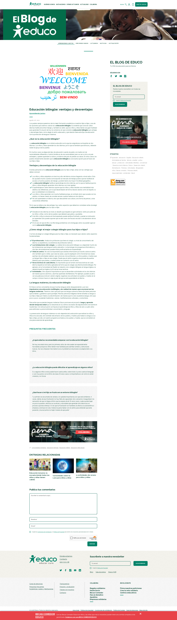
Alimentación (116, 168)
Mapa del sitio (143, 610)
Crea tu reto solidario (129, 590)
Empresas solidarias (98, 599)
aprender (115, 157)
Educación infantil (64, 447)
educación (122, 157)
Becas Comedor (96, 593)
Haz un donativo (96, 595)
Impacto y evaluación (67, 587)
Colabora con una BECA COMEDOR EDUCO (81, 617)
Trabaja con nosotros (67, 590)
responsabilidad (117, 173)
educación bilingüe (53, 447)
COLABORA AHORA (128, 142)
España (129, 157)
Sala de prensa (101, 572)
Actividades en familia (119, 160)
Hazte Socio (95, 590)
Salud (133, 173)
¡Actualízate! (114, 43)
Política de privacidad (87, 610)
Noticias (103, 43)
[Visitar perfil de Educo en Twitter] (116, 76)
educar (114, 163)
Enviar (92, 544)
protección (121, 163)
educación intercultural (77, 447)
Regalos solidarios (97, 588)
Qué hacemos (61, 4)
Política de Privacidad (59, 532)
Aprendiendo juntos (65, 43)
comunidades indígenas (39, 447)
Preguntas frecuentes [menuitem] (36, 587)
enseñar (134, 160)
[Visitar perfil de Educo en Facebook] (111, 76)
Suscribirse (120, 104)
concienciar (143, 163)
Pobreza (124, 168)
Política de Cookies (119, 610)
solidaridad (126, 173)
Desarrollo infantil (139, 165)
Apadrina (93, 597)
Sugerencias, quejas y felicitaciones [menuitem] (41, 589)
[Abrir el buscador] (126, 4)
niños (114, 170)
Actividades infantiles (132, 163)
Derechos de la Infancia (120, 165)
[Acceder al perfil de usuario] (129, 4)
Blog (122, 4)
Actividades (131, 168)
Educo (131, 165)
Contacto (63, 559)
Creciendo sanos (82, 43)
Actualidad (84, 4)
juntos (140, 160)
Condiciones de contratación (103, 610)
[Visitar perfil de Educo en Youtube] (121, 76)
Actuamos (94, 43)
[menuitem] (49, 4)
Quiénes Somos (49, 4)
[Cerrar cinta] (140, 616)
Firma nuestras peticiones (131, 588)
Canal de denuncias (36, 584)
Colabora (93, 4)
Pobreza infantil (132, 170)
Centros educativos (128, 593)
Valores (129, 160)
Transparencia (64, 584)
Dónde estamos (66, 556)
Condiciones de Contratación (44, 532)
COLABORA (94, 583)
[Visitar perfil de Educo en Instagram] (125, 76)
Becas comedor (121, 170)
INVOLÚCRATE (125, 583)
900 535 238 (64, 562)
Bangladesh (139, 168)
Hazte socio (141, 4)
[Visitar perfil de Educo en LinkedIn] (80, 570)
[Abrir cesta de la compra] (133, 4)
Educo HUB (112, 572)
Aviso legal (76, 610)
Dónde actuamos (73, 4)
